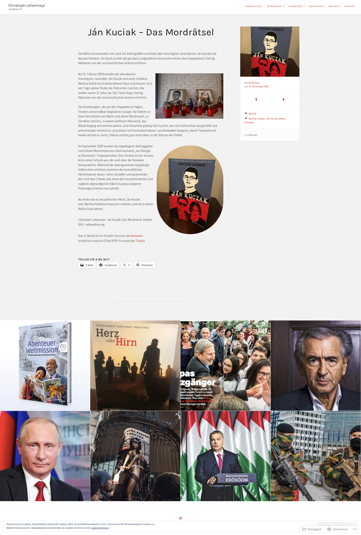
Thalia (140, 241)
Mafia (282, 118)
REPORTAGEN (274, 6)
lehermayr (254, 82)
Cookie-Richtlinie (100, 527)
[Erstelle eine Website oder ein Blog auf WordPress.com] (180, 518)
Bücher (333, 6)
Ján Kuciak (272, 118)
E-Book (261, 118)
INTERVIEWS (295, 6)
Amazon (137, 236)
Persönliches (253, 6)
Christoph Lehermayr (26, 5)
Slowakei (249, 122)
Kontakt (350, 6)
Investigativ (316, 6)
